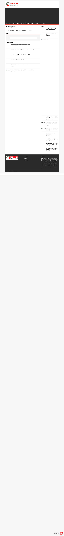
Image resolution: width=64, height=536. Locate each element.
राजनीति (44, 23)
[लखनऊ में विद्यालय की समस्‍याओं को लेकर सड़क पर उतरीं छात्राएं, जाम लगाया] (8, 46)
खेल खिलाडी (22, 23)
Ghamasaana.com (14, 170)
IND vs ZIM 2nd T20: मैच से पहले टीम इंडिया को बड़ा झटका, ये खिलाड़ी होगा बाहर (51, 129)
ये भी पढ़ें (42, 26)
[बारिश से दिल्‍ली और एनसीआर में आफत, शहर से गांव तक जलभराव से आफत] (8, 66)
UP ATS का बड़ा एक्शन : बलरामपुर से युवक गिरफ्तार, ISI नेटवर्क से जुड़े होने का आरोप (51, 144)
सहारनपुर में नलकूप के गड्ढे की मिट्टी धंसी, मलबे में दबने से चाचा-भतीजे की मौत (21, 54)
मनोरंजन (36, 23)
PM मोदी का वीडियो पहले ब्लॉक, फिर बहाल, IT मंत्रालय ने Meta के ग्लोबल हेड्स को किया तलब (52, 123)
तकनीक (18, 23)
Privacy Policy (26, 160)
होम (6, 23)
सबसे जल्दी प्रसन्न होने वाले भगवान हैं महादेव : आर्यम (17, 59)
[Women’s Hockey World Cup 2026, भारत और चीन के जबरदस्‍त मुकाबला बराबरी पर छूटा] (8, 51)
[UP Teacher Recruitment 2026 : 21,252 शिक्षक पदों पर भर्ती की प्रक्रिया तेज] (43, 140)
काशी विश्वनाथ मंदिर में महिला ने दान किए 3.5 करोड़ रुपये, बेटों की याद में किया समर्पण (51, 149)
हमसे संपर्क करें (25, 158)
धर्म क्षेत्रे (27, 23)
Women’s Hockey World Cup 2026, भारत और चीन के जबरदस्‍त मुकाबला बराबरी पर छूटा (23, 49)
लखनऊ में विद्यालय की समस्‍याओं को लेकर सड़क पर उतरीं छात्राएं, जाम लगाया (20, 44)
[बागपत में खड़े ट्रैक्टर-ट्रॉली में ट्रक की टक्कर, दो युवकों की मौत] (43, 135)
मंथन (40, 23)
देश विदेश (14, 23)
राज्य (9, 23)
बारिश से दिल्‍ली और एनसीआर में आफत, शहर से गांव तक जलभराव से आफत (20, 64)
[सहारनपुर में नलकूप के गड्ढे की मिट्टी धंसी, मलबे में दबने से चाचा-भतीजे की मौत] (8, 56)
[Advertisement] (32, 15)
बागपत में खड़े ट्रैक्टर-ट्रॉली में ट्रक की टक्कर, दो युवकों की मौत (51, 134)
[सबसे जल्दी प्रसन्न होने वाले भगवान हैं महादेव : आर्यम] (8, 61)
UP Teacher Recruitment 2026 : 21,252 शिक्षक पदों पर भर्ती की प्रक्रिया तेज (52, 139)
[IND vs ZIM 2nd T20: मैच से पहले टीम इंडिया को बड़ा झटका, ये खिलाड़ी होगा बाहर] (43, 128)
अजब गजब (32, 23)
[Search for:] (23, 38)
